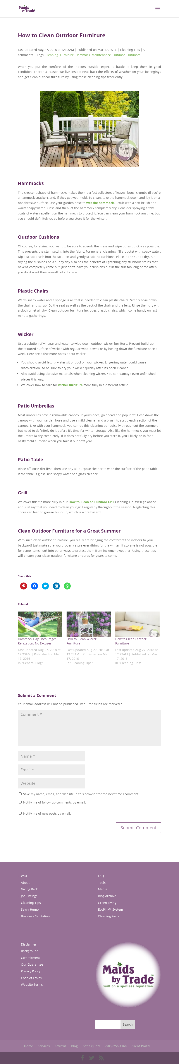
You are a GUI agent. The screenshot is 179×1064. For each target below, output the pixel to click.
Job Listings (29, 896)
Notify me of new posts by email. (47, 813)
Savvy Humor (30, 909)
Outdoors (133, 55)
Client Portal (140, 1046)
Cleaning (51, 55)
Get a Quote (92, 1046)
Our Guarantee (32, 964)
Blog (74, 1046)
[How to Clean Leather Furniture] (137, 624)
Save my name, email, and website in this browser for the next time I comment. (81, 794)
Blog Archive (107, 896)
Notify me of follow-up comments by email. (54, 802)
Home (28, 1046)
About (25, 883)
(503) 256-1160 (116, 1046)
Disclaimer (28, 944)
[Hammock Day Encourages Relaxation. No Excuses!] (40, 624)
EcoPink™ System (110, 909)
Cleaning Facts (108, 916)
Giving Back (29, 889)
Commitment (30, 958)
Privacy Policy (30, 971)
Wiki (24, 876)
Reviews (60, 1046)
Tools (102, 883)
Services (44, 1046)
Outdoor (119, 55)
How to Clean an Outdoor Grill (91, 502)
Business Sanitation (35, 916)
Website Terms (32, 984)
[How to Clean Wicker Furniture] (89, 624)
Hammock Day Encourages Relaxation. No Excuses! (37, 641)
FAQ (101, 876)
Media (102, 889)
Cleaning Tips (130, 50)
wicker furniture (70, 385)
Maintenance (101, 55)
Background (29, 951)
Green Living (107, 903)
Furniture (67, 55)
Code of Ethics (31, 978)
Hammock (83, 55)
